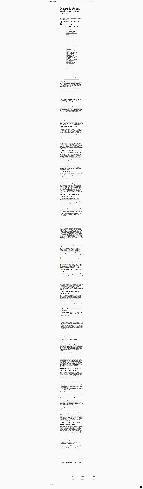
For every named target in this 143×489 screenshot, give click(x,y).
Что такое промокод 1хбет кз (70, 55)
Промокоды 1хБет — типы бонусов (71, 52)
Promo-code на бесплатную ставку (71, 61)
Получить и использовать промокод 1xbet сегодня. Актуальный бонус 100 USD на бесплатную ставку (71, 46)
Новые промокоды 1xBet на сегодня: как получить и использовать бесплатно (71, 57)
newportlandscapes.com (52, 1)
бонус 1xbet (77, 111)
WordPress (52, 484)
